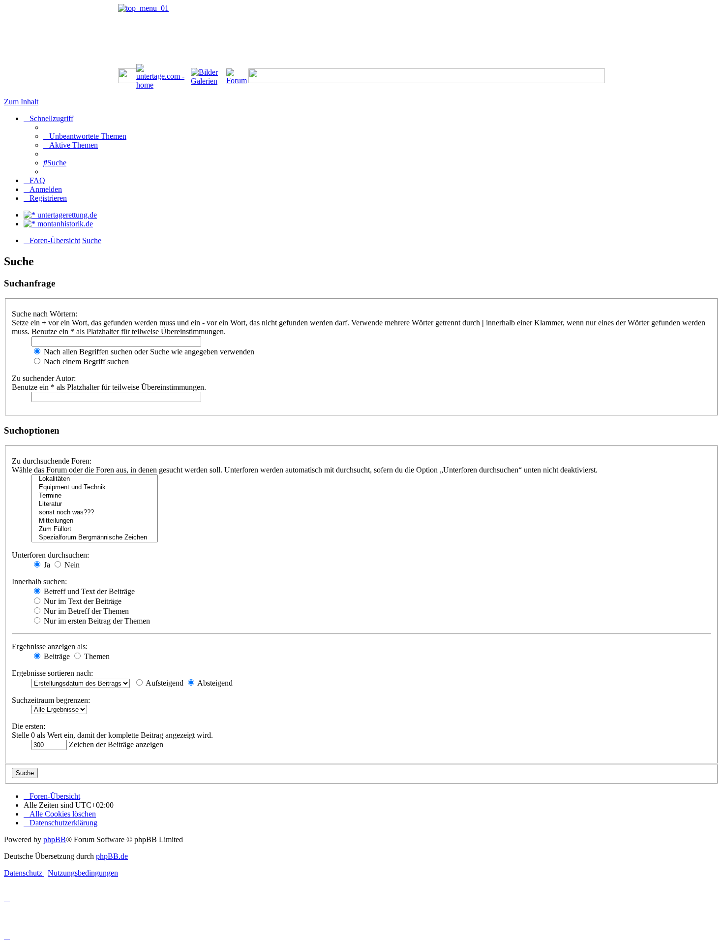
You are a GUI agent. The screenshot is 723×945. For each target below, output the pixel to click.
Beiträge (56, 656)
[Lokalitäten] (94, 479)
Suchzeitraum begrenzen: (51, 700)
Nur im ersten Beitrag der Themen (96, 621)
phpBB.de (112, 856)
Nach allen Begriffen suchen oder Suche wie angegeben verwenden (148, 351)
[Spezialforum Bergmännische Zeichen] (94, 538)
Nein (71, 565)
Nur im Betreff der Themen (85, 611)
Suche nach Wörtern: (44, 314)
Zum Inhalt (21, 101)
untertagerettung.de (66, 215)
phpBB (54, 839)
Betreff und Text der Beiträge (88, 591)
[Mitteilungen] (94, 521)
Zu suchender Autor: (44, 378)
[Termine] (94, 496)
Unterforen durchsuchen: (50, 555)
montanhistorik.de (64, 224)
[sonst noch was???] (94, 512)
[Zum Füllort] (94, 529)
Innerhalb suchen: (39, 581)
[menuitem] (84, 136)
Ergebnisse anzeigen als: (50, 646)
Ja (46, 565)
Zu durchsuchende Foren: (51, 461)
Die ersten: (28, 726)
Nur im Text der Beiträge (81, 601)
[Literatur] (94, 504)
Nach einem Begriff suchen (85, 361)
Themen (96, 656)
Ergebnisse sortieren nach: (52, 673)
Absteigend (214, 683)
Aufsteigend (163, 683)
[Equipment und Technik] (94, 487)
